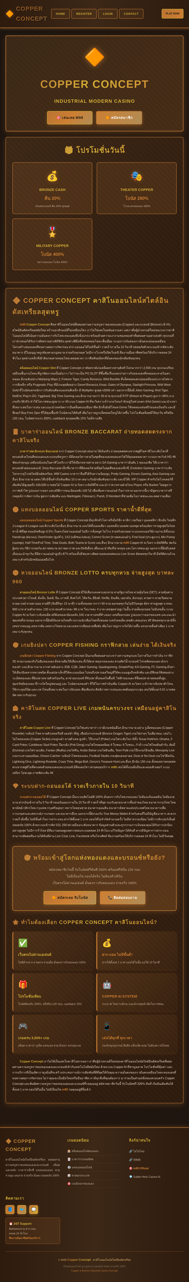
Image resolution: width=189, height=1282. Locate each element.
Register (84, 13)
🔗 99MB (134, 1159)
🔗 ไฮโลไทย (137, 1151)
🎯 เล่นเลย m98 (69, 118)
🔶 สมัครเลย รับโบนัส (70, 898)
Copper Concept (31, 13)
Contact (131, 13)
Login (108, 13)
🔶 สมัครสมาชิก (119, 118)
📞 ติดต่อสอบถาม (122, 898)
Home (60, 13)
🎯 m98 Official (139, 1168)
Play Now (172, 13)
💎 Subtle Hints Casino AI (144, 1176)
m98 (23, 324)
